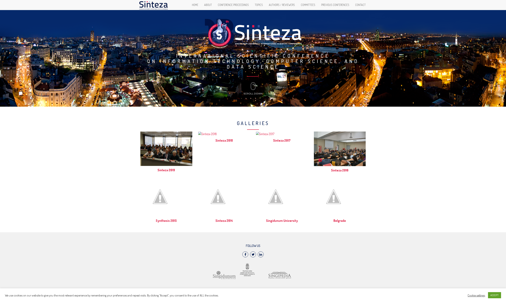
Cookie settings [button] (476, 295)
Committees (308, 5)
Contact (360, 5)
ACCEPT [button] (494, 295)
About (208, 5)
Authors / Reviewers (282, 5)
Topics (259, 5)
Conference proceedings (233, 5)
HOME (195, 5)
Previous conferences (335, 5)
